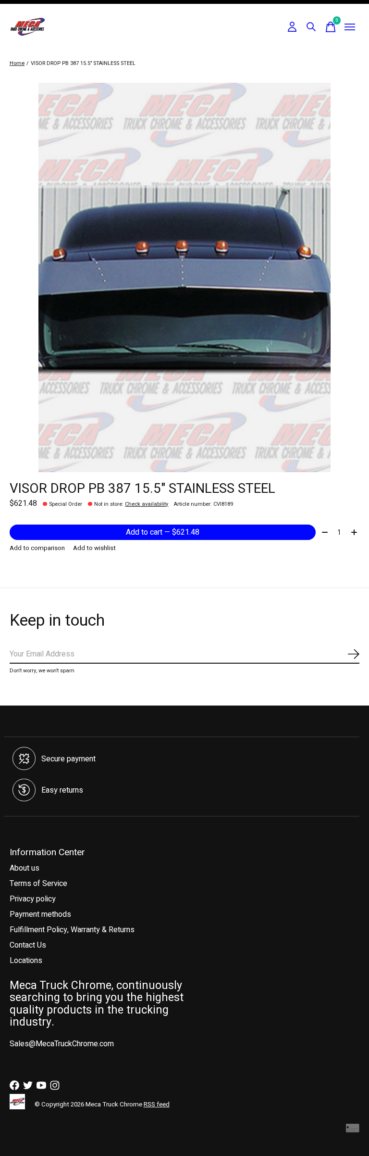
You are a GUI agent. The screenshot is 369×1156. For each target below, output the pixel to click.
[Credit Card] (352, 1131)
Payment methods (40, 914)
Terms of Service (38, 883)
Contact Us (28, 945)
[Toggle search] (311, 27)
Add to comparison (37, 548)
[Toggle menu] (349, 27)
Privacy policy (33, 899)
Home (17, 63)
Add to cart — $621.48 (162, 532)
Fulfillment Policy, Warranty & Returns (72, 930)
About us (24, 868)
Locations (26, 960)
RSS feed (157, 1104)
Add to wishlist (94, 548)
